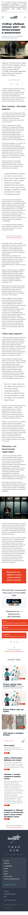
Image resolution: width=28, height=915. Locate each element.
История (6, 860)
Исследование (8, 866)
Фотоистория (8, 876)
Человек (18, 80)
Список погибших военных (12, 879)
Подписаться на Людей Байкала (14, 651)
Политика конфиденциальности (10, 900)
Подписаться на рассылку (14, 237)
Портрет (6, 868)
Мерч (5, 896)
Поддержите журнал (9, 884)
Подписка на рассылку (10, 894)
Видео (5, 873)
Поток (6, 871)
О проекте (6, 891)
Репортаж (6, 863)
